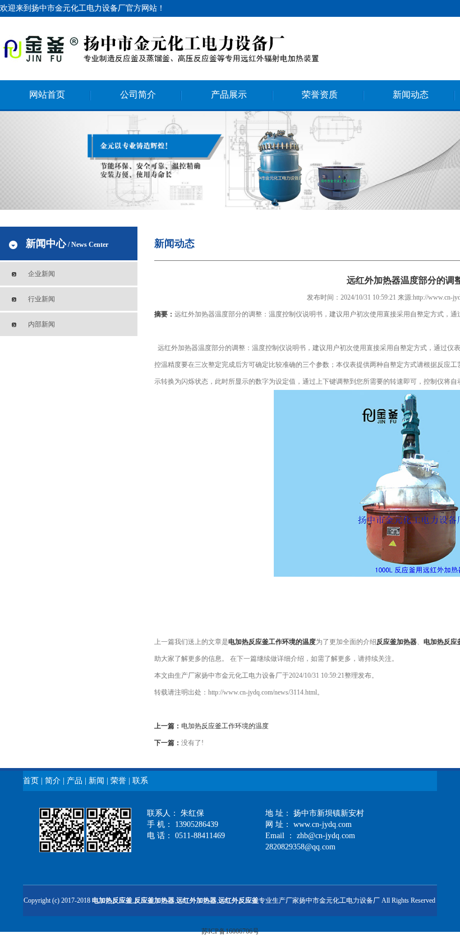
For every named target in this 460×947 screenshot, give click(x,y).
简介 (53, 780)
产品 (74, 780)
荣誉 (118, 780)
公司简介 (138, 94)
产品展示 (229, 94)
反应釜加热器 (154, 900)
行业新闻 (41, 299)
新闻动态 (411, 94)
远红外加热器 (196, 900)
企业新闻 (41, 274)
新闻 (96, 780)
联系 (140, 780)
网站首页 (47, 94)
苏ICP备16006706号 (230, 931)
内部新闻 (41, 324)
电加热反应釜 (112, 900)
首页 (31, 780)
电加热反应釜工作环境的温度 (272, 642)
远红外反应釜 (238, 900)
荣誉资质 (320, 94)
